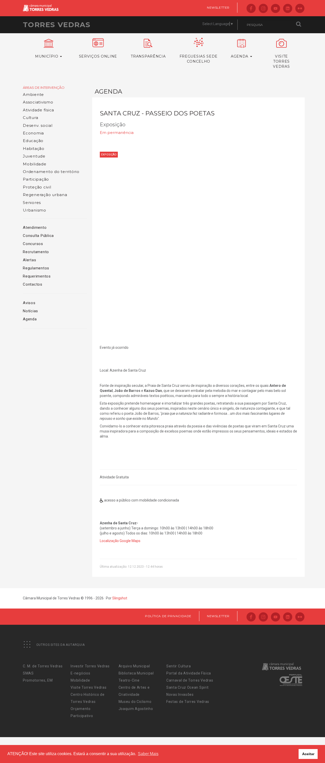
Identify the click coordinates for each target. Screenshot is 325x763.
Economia (33, 133)
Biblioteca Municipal (136, 673)
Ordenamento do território (51, 171)
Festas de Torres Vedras (187, 702)
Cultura (30, 117)
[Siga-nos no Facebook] (251, 9)
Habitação (33, 148)
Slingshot (119, 598)
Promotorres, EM (38, 680)
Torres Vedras (56, 24)
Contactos (32, 284)
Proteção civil (37, 187)
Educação (33, 140)
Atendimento (34, 227)
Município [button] (47, 56)
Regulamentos (36, 268)
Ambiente (33, 94)
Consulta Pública (38, 235)
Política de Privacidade (168, 616)
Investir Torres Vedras (90, 666)
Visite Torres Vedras (88, 687)
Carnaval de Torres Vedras (189, 680)
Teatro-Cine (129, 680)
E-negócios (80, 673)
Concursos (33, 243)
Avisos (29, 303)
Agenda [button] (240, 56)
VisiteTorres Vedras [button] (281, 61)
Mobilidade (34, 164)
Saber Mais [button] (148, 754)
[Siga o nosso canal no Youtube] (275, 9)
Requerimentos (37, 276)
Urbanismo (34, 210)
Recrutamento (36, 252)
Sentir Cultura (178, 666)
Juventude (34, 156)
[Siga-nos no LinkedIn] (288, 9)
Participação (36, 179)
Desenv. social (38, 125)
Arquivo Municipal (134, 666)
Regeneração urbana (45, 194)
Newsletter (218, 7)
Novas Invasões (180, 694)
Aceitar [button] (308, 754)
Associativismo (38, 102)
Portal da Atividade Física (188, 673)
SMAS (28, 673)
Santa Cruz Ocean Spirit (187, 687)
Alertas (29, 260)
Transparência (148, 56)
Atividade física (38, 110)
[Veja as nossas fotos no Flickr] (300, 9)
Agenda (30, 319)
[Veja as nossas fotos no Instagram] (263, 9)
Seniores (32, 202)
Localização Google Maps (120, 541)
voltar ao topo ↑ (301, 748)
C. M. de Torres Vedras (42, 666)
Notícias (30, 311)
